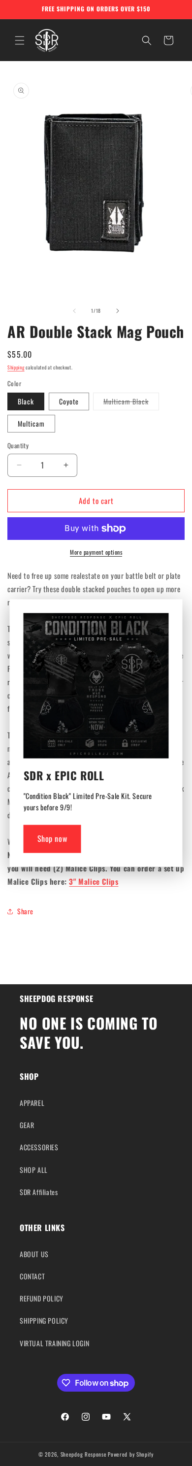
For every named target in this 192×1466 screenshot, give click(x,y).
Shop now (52, 839)
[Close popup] (159, 623)
